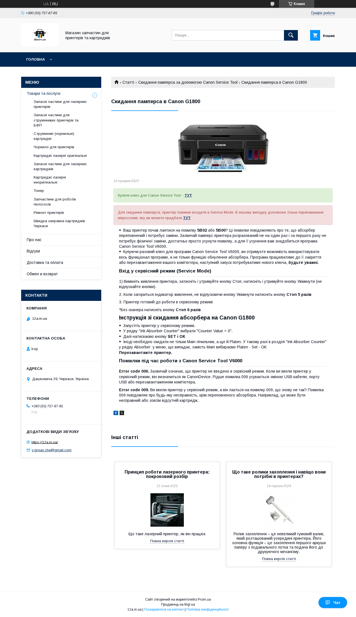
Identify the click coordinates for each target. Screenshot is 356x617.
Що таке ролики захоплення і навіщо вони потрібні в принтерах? (279, 474)
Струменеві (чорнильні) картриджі (54, 136)
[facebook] (115, 414)
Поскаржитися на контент (164, 609)
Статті (128, 82)
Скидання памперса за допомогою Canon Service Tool (188, 82)
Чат (336, 602)
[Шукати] (291, 35)
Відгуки (33, 251)
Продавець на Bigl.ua (178, 604)
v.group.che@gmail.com (51, 450)
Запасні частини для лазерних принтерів (60, 104)
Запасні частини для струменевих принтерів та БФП (56, 120)
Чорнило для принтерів (54, 147)
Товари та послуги (43, 93)
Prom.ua (204, 599)
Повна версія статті (167, 541)
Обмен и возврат (42, 274)
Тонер (39, 191)
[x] (122, 414)
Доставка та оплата (45, 262)
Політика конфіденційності (207, 609)
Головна (35, 59)
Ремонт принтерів (49, 212)
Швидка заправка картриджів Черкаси (59, 223)
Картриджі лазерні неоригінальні (50, 179)
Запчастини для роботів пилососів (55, 201)
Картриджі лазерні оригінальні (60, 155)
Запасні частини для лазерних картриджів (60, 166)
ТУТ (188, 195)
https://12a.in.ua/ (44, 442)
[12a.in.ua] (40, 45)
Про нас (34, 239)
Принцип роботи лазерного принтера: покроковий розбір (167, 474)
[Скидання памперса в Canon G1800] (223, 146)
